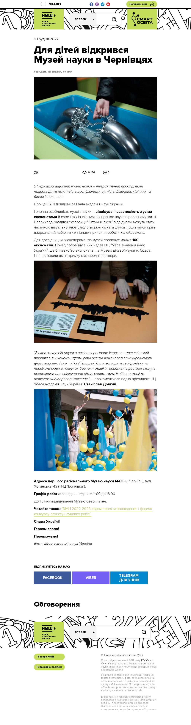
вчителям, (55, 71)
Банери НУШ (46, 656)
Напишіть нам (138, 4)
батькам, (41, 71)
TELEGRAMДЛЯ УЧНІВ (129, 577)
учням (68, 71)
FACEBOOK (52, 578)
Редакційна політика (49, 666)
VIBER (91, 578)
